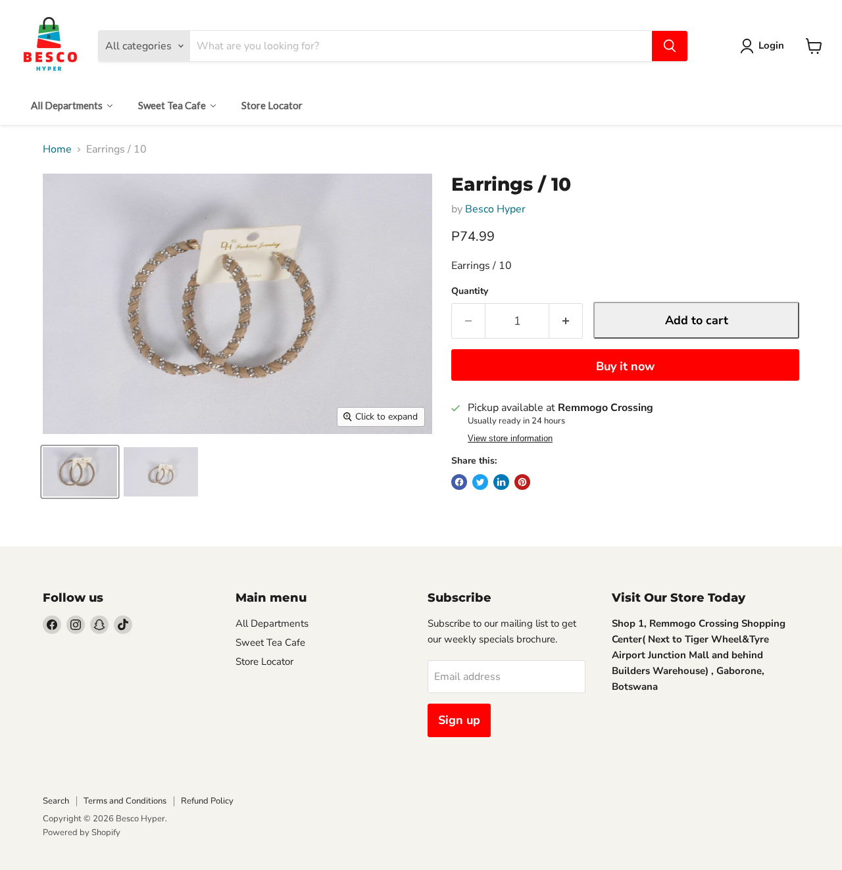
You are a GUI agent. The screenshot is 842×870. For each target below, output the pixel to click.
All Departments (272, 623)
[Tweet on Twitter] (480, 482)
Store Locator (264, 661)
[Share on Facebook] (459, 482)
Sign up (459, 720)
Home (57, 149)
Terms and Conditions (125, 801)
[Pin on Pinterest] (522, 482)
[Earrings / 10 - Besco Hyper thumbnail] (79, 472)
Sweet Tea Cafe (270, 642)
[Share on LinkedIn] (501, 482)
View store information (510, 438)
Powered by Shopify (81, 832)
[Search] (669, 46)
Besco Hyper (495, 209)
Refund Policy (207, 801)
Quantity (469, 291)
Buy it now (625, 366)
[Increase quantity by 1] (566, 321)
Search (56, 801)
